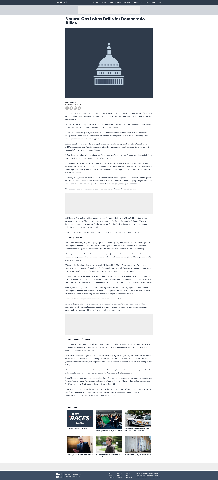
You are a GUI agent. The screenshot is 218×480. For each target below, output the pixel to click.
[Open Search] (160, 2)
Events (110, 475)
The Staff (119, 477)
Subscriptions (129, 477)
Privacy (119, 475)
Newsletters (112, 477)
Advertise (128, 473)
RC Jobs (127, 475)
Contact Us (120, 473)
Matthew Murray (71, 102)
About (110, 473)
